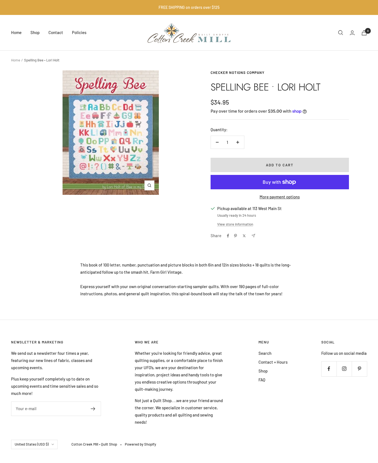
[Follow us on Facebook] (328, 368)
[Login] (352, 32)
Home (16, 32)
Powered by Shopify (140, 444)
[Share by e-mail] (253, 235)
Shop (35, 32)
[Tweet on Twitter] (244, 236)
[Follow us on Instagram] (344, 368)
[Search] (340, 32)
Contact (55, 32)
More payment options (280, 196)
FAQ (261, 379)
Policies (79, 32)
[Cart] (364, 32)
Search (264, 353)
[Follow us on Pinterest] (359, 368)
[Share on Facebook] (228, 236)
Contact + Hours (273, 361)
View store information (235, 224)
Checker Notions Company (238, 72)
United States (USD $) (32, 444)
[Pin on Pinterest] (235, 236)
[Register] (93, 409)
